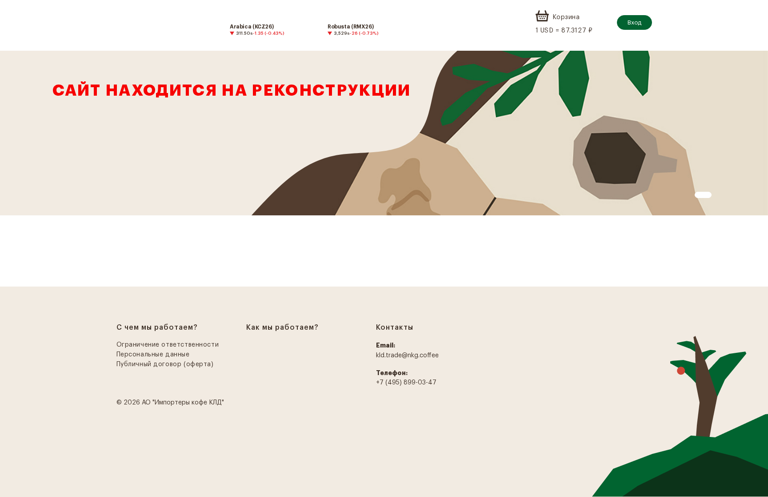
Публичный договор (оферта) (165, 364)
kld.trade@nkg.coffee (407, 355)
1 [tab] (699, 196)
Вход (634, 22)
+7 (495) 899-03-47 (406, 383)
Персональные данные (153, 355)
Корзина (566, 17)
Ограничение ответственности (167, 345)
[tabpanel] (384, 133)
